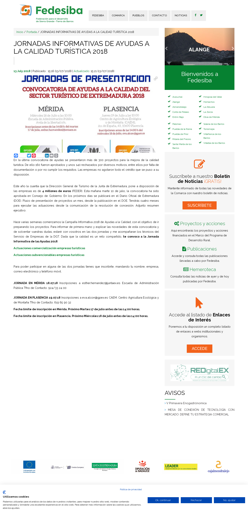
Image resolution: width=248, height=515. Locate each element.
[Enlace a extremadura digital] (200, 372)
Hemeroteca (203, 269)
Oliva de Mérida (211, 117)
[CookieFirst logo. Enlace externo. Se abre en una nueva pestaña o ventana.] (4, 492)
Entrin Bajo (178, 117)
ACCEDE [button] (199, 348)
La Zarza (208, 112)
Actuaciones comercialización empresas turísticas (49, 248)
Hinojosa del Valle (212, 97)
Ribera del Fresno (181, 139)
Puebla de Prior (180, 134)
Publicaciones (202, 248)
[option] (29, 466)
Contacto (159, 15)
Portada (32, 32)
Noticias (181, 15)
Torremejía (208, 129)
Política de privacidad (131, 489)
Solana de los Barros (213, 124)
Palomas (176, 124)
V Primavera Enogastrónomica (186, 403)
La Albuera (209, 107)
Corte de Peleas (180, 112)
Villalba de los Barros (214, 143)
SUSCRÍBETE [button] (200, 205)
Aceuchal (177, 97)
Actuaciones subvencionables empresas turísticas (49, 255)
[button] (170, 46)
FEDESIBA (98, 15)
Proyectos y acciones (202, 223)
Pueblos (138, 15)
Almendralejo (179, 107)
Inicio (19, 32)
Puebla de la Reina (182, 129)
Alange (176, 102)
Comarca (118, 15)
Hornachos (208, 102)
